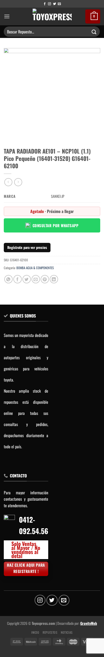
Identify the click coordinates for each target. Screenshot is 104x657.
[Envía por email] (36, 279)
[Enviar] (94, 31)
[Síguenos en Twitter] (54, 4)
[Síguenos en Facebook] (44, 4)
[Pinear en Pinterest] (45, 279)
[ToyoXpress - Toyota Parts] (52, 16)
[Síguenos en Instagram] (49, 4)
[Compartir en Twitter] (26, 279)
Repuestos (50, 632)
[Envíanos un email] (59, 4)
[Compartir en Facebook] (17, 279)
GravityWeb (88, 623)
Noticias (67, 632)
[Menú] (7, 16)
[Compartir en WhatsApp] (8, 279)
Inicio (35, 632)
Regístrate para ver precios (27, 247)
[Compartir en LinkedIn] (54, 279)
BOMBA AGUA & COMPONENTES (35, 267)
